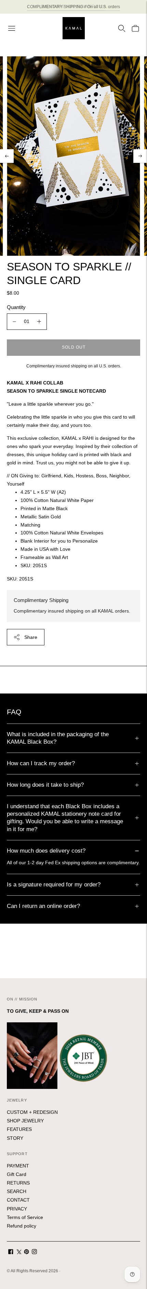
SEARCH (16, 1191)
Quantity (16, 307)
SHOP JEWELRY (25, 1120)
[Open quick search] (121, 28)
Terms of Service (25, 1217)
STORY (15, 1138)
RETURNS (18, 1183)
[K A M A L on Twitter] (18, 1252)
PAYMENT (18, 1165)
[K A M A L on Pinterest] (26, 1252)
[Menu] (11, 28)
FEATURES (19, 1129)
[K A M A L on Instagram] (34, 1252)
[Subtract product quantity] (14, 322)
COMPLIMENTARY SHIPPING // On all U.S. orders (73, 6)
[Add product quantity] (39, 322)
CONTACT (18, 1200)
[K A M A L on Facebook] (10, 1252)
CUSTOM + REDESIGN (32, 1112)
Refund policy (21, 1226)
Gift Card (16, 1174)
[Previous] (7, 156)
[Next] (140, 156)
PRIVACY (17, 1208)
